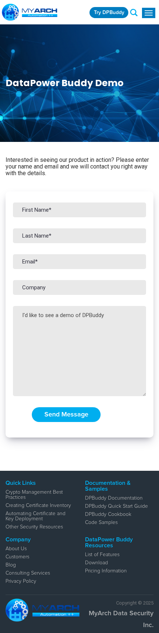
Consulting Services (28, 573)
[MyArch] (29, 12)
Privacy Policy (21, 581)
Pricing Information (106, 571)
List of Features (102, 554)
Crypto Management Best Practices (34, 495)
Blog (11, 565)
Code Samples (101, 522)
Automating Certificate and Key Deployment (35, 516)
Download (96, 562)
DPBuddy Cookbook (108, 514)
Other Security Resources (34, 527)
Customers (17, 556)
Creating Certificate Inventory (38, 505)
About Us (16, 548)
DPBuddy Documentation (114, 498)
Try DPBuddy (109, 12)
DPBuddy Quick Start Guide (116, 506)
